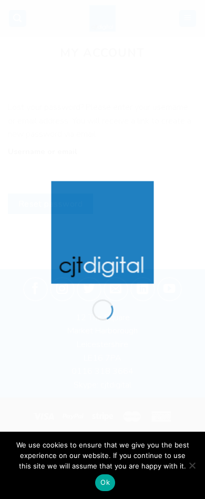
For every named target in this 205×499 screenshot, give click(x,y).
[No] (192, 468)
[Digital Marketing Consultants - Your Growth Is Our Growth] (103, 232)
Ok (105, 482)
